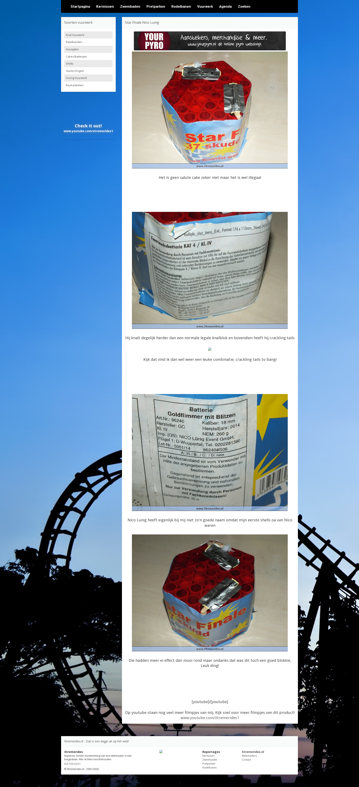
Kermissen (105, 6)
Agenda (225, 6)
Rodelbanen (181, 6)
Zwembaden (130, 6)
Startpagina (80, 6)
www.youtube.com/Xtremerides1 (210, 717)
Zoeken (244, 6)
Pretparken (155, 6)
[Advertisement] (209, 194)
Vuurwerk (205, 6)
